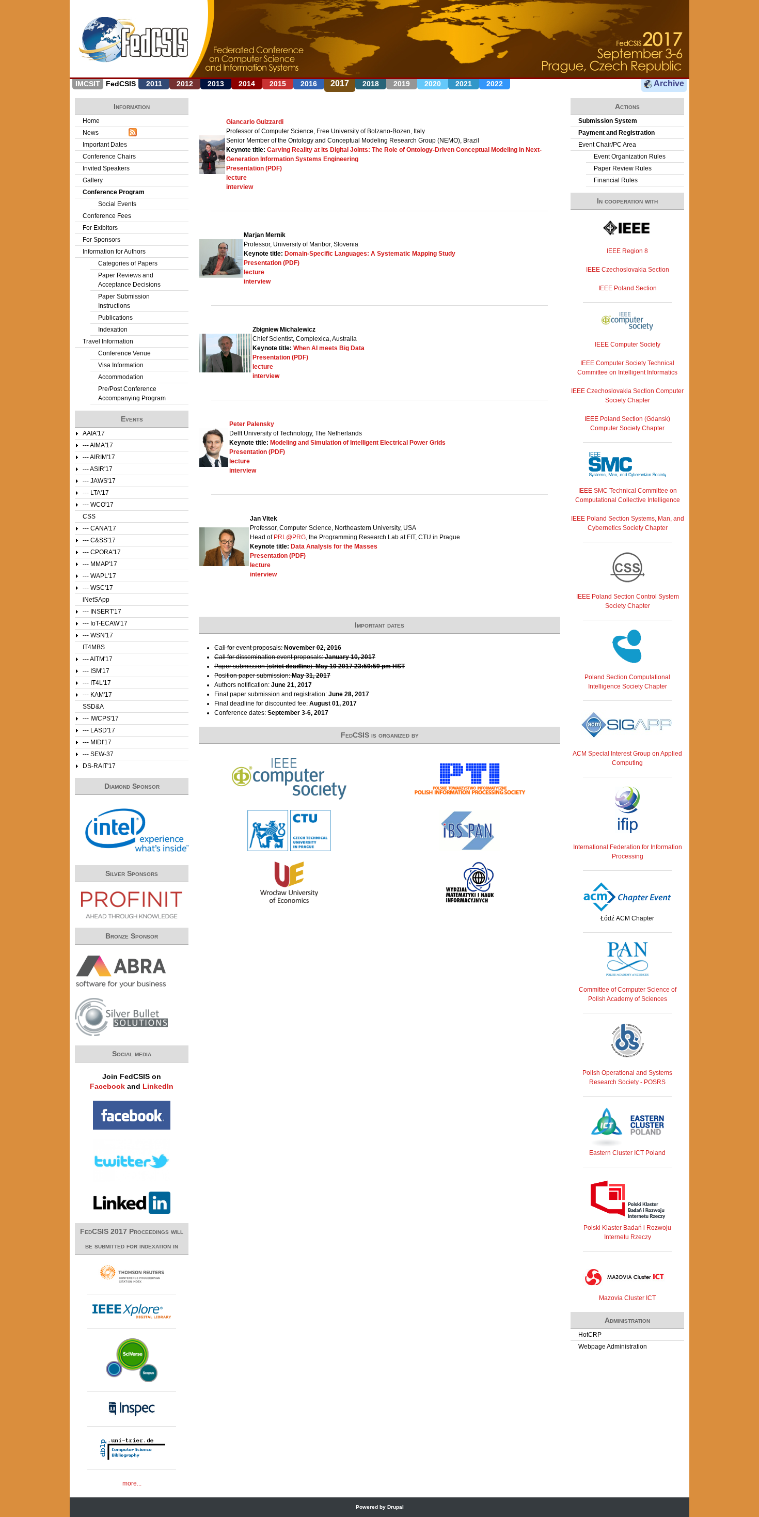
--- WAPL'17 (99, 576)
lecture (236, 177)
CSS (89, 516)
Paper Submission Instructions (124, 301)
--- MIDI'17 (97, 742)
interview (239, 187)
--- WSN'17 (98, 635)
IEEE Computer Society (627, 344)
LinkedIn (158, 1086)
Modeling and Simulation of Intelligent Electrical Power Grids (358, 442)
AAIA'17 (94, 433)
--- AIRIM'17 (99, 457)
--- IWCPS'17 (101, 718)
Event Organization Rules (630, 156)
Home (91, 120)
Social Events (117, 204)
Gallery (93, 180)
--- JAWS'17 (99, 480)
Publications (115, 317)
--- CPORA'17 (102, 552)
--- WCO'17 (98, 504)
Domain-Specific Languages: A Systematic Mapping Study (369, 253)
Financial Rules (616, 180)
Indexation (113, 329)
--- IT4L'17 (97, 682)
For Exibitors (100, 227)
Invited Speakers (106, 168)
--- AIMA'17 (98, 445)
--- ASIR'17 (98, 469)
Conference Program (114, 192)
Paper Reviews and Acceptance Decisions (129, 280)
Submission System (607, 120)
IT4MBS (94, 647)
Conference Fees (107, 216)
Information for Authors (114, 251)
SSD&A (93, 706)
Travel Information (108, 341)
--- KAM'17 (97, 694)
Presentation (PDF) (254, 168)
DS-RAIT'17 (99, 766)
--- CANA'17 (99, 528)
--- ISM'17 (96, 671)
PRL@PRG (290, 537)
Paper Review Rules (623, 168)
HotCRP (590, 1334)
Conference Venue (124, 353)
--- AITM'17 (98, 659)
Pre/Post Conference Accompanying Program (132, 393)
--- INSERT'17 (102, 611)
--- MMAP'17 (100, 564)
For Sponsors (101, 239)
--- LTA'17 (96, 492)
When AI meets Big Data (329, 348)
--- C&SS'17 (99, 540)
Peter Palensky (251, 424)
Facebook (107, 1086)
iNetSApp (96, 599)
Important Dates (105, 144)
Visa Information (121, 365)
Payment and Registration (616, 132)
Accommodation (121, 377)
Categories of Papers (127, 263)
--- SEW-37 (98, 754)
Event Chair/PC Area (607, 144)
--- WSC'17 (98, 587)
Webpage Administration (612, 1346)
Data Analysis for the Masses (334, 546)
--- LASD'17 (99, 730)
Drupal (395, 1507)
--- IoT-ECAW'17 (105, 623)
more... (131, 1483)
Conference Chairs (109, 156)
